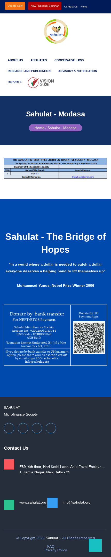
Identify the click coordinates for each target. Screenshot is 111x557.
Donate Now (15, 5)
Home (84, 6)
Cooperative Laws (69, 60)
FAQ (50, 546)
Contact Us (70, 6)
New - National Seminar (45, 5)
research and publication (29, 71)
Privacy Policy (55, 550)
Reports (14, 81)
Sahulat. (52, 538)
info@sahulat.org (77, 502)
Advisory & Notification (77, 71)
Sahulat (12, 407)
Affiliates (38, 60)
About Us (15, 60)
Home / (40, 128)
